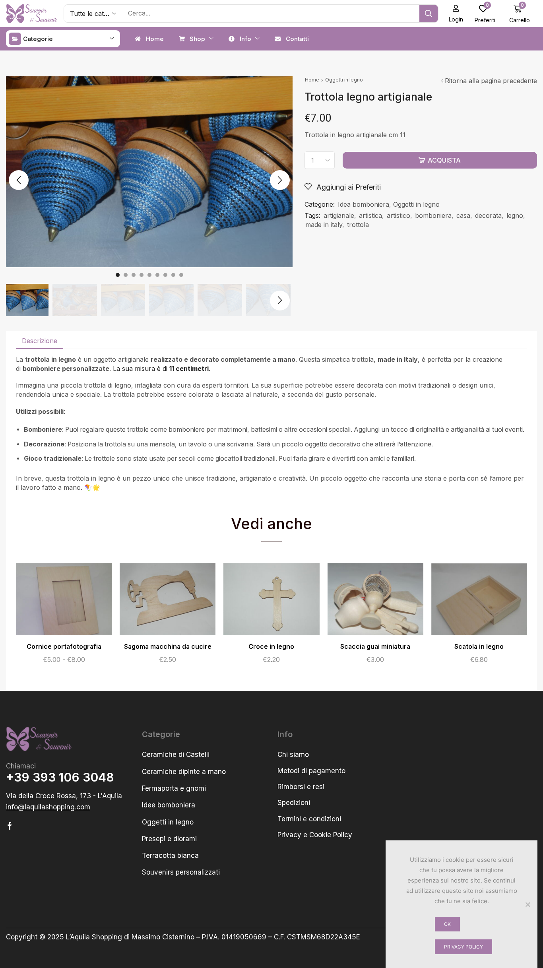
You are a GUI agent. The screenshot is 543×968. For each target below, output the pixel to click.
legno (514, 215)
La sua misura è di (161, 368)
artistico (398, 215)
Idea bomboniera (363, 204)
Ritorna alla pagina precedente (491, 81)
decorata (488, 215)
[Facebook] (10, 826)
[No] (527, 904)
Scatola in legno (479, 646)
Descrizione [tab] (39, 341)
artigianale (339, 215)
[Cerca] (428, 13)
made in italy (323, 225)
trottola (358, 225)
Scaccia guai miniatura (375, 646)
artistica (370, 215)
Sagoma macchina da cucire (167, 646)
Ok (447, 924)
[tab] (39, 341)
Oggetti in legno (344, 80)
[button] (456, 13)
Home (312, 80)
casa (463, 215)
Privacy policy (463, 947)
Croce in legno (271, 646)
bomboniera (433, 215)
